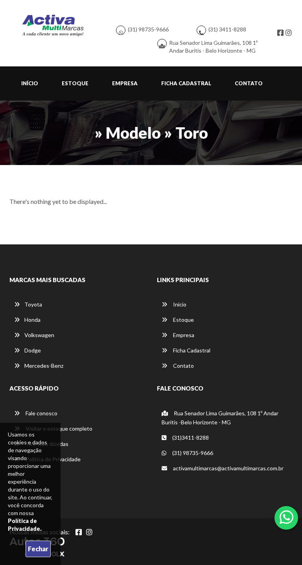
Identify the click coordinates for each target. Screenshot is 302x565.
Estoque (75, 83)
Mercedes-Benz (43, 365)
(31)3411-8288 (190, 437)
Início (29, 83)
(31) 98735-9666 (148, 29)
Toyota (33, 304)
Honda (32, 319)
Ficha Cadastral (186, 83)
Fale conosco (40, 413)
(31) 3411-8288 (227, 29)
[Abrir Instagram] (89, 532)
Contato (249, 83)
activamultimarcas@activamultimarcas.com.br (228, 468)
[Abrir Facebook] (79, 532)
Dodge (32, 350)
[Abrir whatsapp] (286, 517)
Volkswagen (39, 335)
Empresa (125, 83)
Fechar (38, 548)
